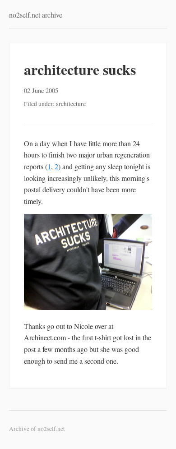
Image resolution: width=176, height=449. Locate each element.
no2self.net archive (35, 14)
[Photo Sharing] (88, 307)
